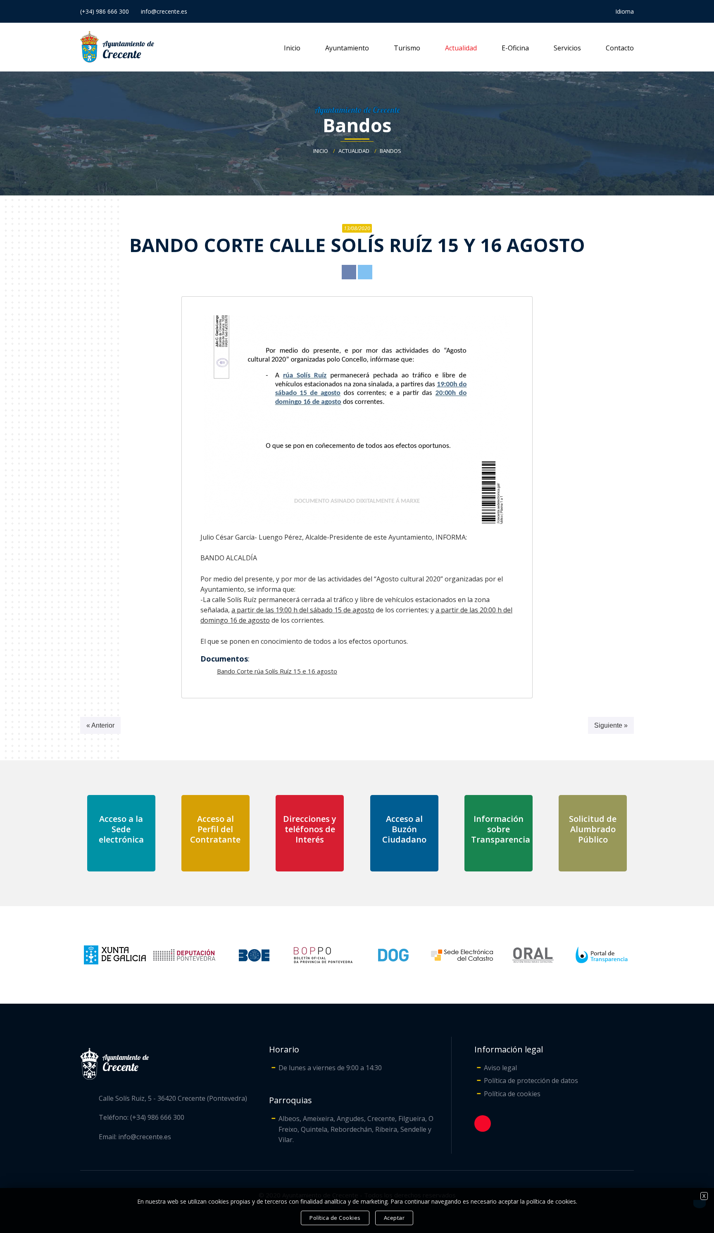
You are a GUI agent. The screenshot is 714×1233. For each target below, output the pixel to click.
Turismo (407, 47)
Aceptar (394, 1217)
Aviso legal (500, 1067)
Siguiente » (611, 725)
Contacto (620, 47)
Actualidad (461, 47)
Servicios (567, 47)
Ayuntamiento (347, 47)
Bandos (357, 125)
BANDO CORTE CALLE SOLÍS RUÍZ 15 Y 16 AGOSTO (357, 244)
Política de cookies (512, 1093)
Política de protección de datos (531, 1080)
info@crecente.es (164, 11)
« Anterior (100, 725)
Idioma (624, 11)
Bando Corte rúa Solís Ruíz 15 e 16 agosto (277, 671)
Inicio (292, 47)
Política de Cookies (335, 1217)
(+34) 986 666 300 (104, 11)
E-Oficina (515, 47)
